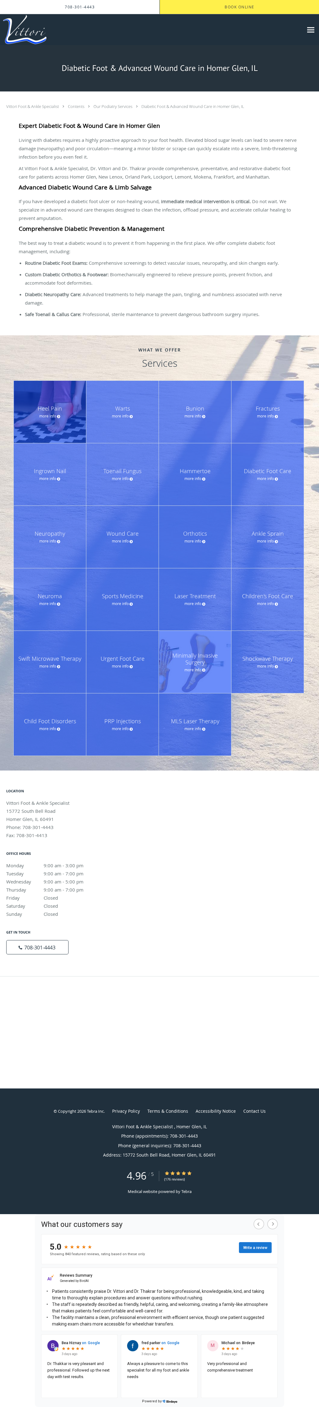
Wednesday (44, 881)
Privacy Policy (126, 1111)
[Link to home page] (23, 29)
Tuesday (44, 873)
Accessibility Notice (216, 1111)
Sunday (32, 914)
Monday (44, 865)
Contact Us (254, 1111)
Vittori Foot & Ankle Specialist (33, 106)
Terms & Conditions (167, 1111)
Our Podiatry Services (113, 106)
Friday (32, 898)
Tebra (186, 1191)
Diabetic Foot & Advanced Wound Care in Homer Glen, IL (192, 106)
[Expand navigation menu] (311, 29)
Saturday (32, 906)
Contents (76, 106)
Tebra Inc (95, 1111)
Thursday (44, 890)
